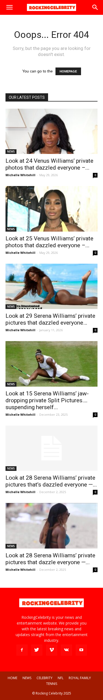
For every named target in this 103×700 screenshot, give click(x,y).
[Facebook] (21, 650)
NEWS (11, 151)
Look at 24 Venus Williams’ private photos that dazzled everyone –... (49, 164)
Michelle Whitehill (20, 175)
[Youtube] (81, 650)
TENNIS (51, 683)
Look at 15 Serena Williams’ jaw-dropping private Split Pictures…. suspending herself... (47, 400)
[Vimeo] (51, 650)
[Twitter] (36, 650)
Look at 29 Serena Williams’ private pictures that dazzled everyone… (50, 319)
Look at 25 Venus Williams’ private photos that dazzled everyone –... (49, 242)
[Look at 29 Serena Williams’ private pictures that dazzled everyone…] (51, 286)
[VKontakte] (66, 650)
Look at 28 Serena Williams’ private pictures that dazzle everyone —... (50, 559)
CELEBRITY (44, 678)
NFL (60, 678)
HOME (12, 678)
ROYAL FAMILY (80, 678)
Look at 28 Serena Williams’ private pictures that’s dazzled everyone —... (51, 481)
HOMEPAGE (68, 71)
